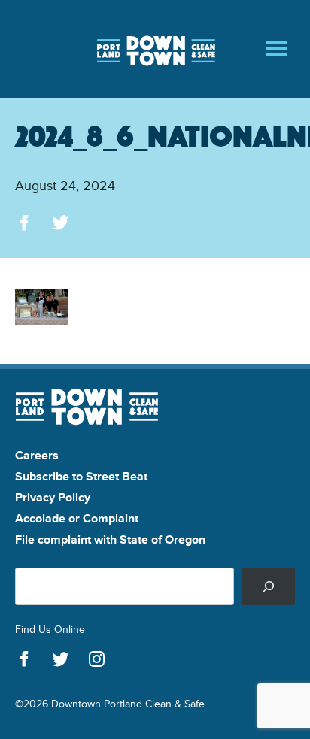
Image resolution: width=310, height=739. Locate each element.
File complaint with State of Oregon (110, 539)
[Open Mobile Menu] (276, 49)
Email (132, 222)
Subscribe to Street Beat (81, 476)
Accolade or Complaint (76, 518)
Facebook (24, 222)
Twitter (60, 222)
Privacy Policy (52, 497)
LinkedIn (96, 222)
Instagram (96, 659)
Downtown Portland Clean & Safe (155, 49)
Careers (37, 455)
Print (169, 222)
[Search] (268, 586)
